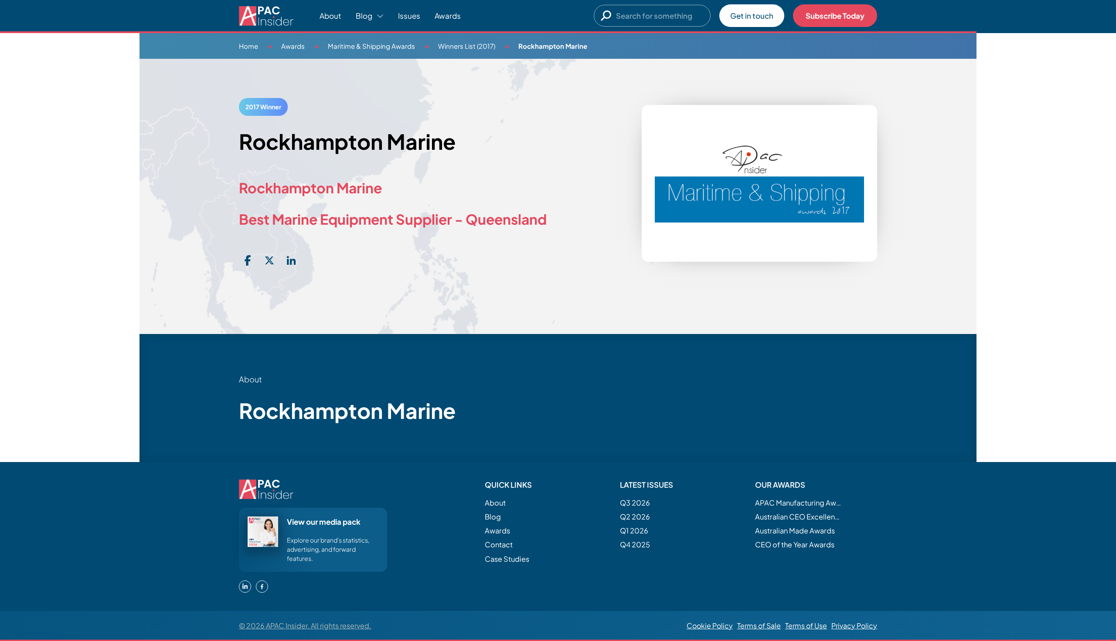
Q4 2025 (635, 544)
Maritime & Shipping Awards (371, 46)
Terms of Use (806, 625)
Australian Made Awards (795, 530)
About (330, 15)
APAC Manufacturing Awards (798, 502)
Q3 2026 (635, 502)
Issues (409, 15)
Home (248, 46)
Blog (493, 516)
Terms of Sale (759, 625)
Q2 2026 (635, 516)
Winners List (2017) (466, 46)
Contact (499, 544)
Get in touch (751, 15)
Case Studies (507, 558)
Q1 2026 (634, 530)
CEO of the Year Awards (794, 544)
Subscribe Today (835, 15)
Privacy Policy (854, 625)
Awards (448, 15)
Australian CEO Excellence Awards (798, 516)
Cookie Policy (710, 625)
